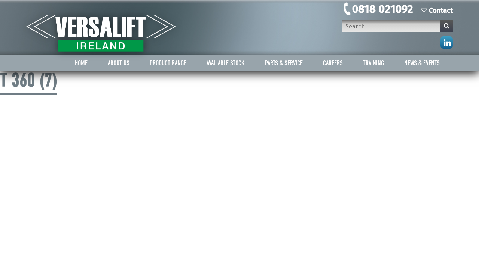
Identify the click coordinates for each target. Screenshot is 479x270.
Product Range (168, 63)
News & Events (422, 63)
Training (373, 63)
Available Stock (226, 63)
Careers (333, 63)
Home (81, 63)
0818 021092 (382, 9)
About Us (118, 63)
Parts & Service (284, 63)
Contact (441, 10)
